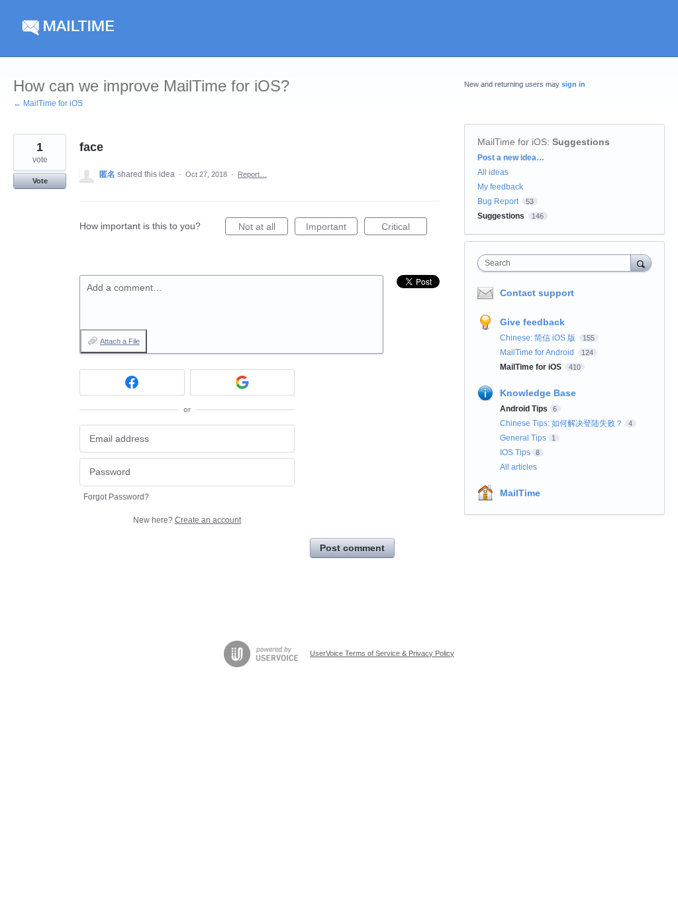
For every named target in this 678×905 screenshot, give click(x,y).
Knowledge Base (538, 393)
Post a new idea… (510, 157)
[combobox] (557, 263)
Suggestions (581, 141)
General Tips (523, 438)
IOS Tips (515, 452)
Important (332, 228)
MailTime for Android (538, 352)
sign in (573, 84)
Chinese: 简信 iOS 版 (538, 338)
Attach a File (120, 341)
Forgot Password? (116, 497)
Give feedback (532, 322)
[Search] (641, 262)
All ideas (492, 172)
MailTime (520, 493)
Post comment (352, 548)
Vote (40, 181)
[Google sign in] (242, 382)
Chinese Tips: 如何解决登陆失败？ (561, 423)
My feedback (500, 186)
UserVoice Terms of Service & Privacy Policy (382, 653)
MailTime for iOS (512, 141)
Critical (404, 228)
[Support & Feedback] (138, 28)
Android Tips (524, 408)
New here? (187, 520)
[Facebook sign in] (132, 382)
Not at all (263, 228)
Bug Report (497, 201)
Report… (252, 174)
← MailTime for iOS (48, 103)
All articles (518, 467)
